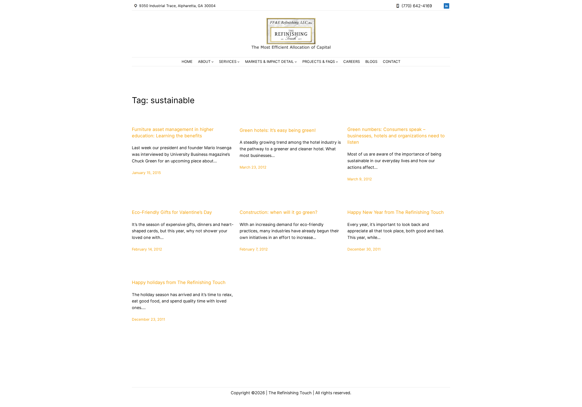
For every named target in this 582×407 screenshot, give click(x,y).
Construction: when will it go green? (278, 212)
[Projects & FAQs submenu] (337, 62)
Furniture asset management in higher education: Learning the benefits (172, 132)
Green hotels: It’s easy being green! (278, 130)
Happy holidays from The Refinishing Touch (179, 282)
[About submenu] (212, 62)
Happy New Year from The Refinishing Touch (395, 212)
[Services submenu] (238, 62)
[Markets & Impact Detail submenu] (296, 62)
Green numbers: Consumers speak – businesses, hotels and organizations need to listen (396, 136)
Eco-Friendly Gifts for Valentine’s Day (172, 212)
